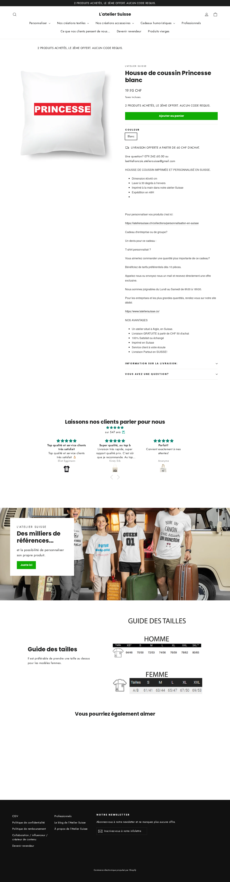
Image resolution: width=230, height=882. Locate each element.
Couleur (132, 130)
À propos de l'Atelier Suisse (71, 829)
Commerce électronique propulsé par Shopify (115, 870)
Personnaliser (38, 23)
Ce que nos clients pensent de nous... (85, 31)
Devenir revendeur (129, 31)
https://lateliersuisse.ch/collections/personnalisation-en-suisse (162, 223)
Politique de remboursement (29, 829)
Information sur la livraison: (151, 363)
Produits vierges (158, 31)
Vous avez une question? (147, 374)
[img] (115, 427)
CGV (15, 816)
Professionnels (191, 23)
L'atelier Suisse (115, 14)
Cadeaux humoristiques (156, 23)
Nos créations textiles (71, 23)
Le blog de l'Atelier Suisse (70, 822)
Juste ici (26, 565)
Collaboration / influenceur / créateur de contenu (29, 837)
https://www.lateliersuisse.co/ (142, 311)
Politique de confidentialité (28, 822)
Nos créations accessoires (113, 23)
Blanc (131, 136)
